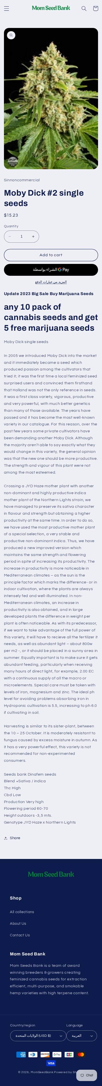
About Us (18, 923)
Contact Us (20, 935)
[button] (6, 8)
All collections (22, 912)
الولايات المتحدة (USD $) (33, 1036)
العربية (76, 1036)
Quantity (11, 226)
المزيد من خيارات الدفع (51, 282)
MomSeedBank (42, 1072)
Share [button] (15, 838)
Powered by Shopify (69, 1072)
